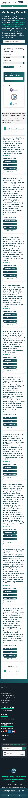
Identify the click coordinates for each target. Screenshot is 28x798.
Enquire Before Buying (10, 168)
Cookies (15, 784)
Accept (7, 795)
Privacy (9, 784)
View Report (10, 165)
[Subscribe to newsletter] (24, 748)
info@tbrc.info (8, 710)
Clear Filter (20, 67)
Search (14, 6)
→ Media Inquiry (4, 702)
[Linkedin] (2, 719)
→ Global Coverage (5, 700)
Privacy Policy (22, 791)
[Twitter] (12, 719)
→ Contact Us (4, 739)
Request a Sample (10, 161)
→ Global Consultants (6, 693)
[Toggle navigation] (25, 2)
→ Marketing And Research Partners (9, 698)
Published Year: (8, 60)
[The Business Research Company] (6, 2)
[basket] (15, 2)
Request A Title (14, 78)
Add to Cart (10, 171)
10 (12, 131)
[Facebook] (9, 719)
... (15, 131)
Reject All (20, 795)
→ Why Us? (3, 691)
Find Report (8, 67)
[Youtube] (5, 719)
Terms (20, 784)
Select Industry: (8, 54)
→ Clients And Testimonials (7, 695)
